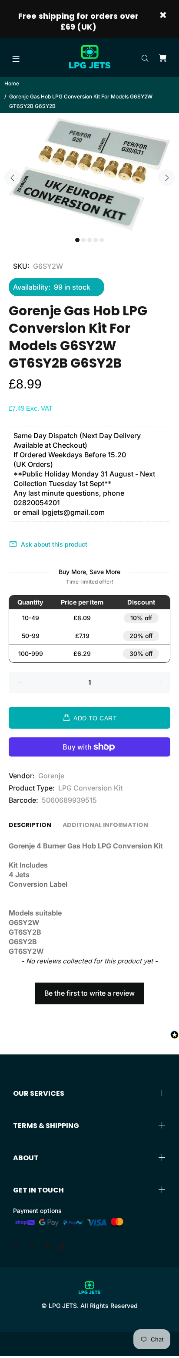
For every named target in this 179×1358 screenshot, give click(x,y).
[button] (89, 989)
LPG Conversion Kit (90, 788)
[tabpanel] (89, 172)
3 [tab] (89, 240)
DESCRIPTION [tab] (30, 825)
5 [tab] (101, 240)
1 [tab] (77, 240)
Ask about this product (54, 544)
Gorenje (51, 775)
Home (11, 83)
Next (166, 177)
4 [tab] (95, 240)
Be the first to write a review (89, 993)
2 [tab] (83, 240)
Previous (12, 177)
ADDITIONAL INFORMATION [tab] (105, 825)
